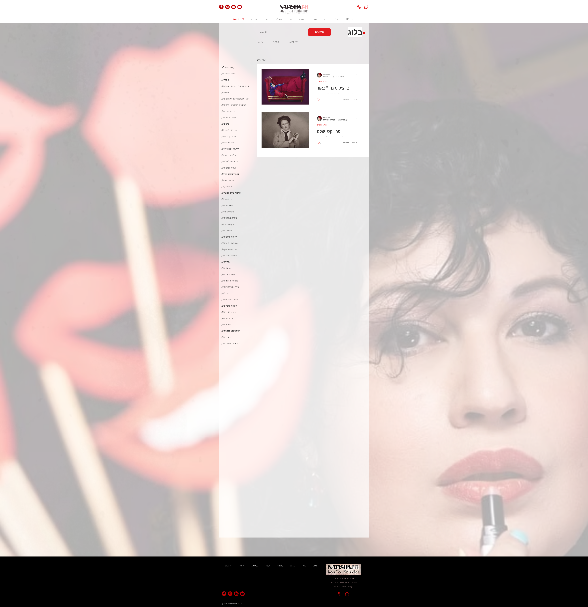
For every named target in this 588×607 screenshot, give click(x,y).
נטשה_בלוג (262, 60)
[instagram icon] (227, 7)
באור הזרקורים (322, 82)
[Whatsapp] (366, 7)
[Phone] (359, 7)
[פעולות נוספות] (355, 75)
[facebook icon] (221, 7)
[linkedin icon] (233, 7)
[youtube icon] (239, 7)
